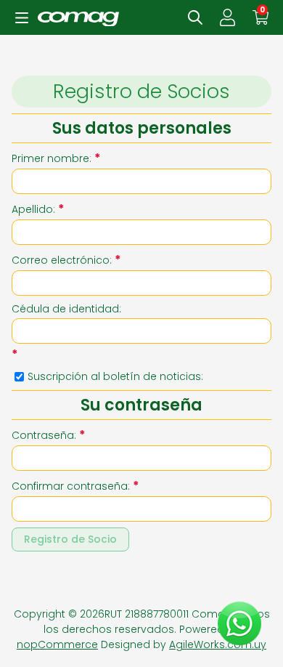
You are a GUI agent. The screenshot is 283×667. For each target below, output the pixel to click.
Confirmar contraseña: (71, 486)
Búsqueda (195, 17)
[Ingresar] (227, 17)
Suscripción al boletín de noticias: (115, 376)
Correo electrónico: (62, 260)
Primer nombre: (51, 158)
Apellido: (33, 209)
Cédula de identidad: (66, 309)
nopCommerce (57, 644)
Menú (22, 17)
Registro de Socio (70, 539)
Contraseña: (44, 435)
